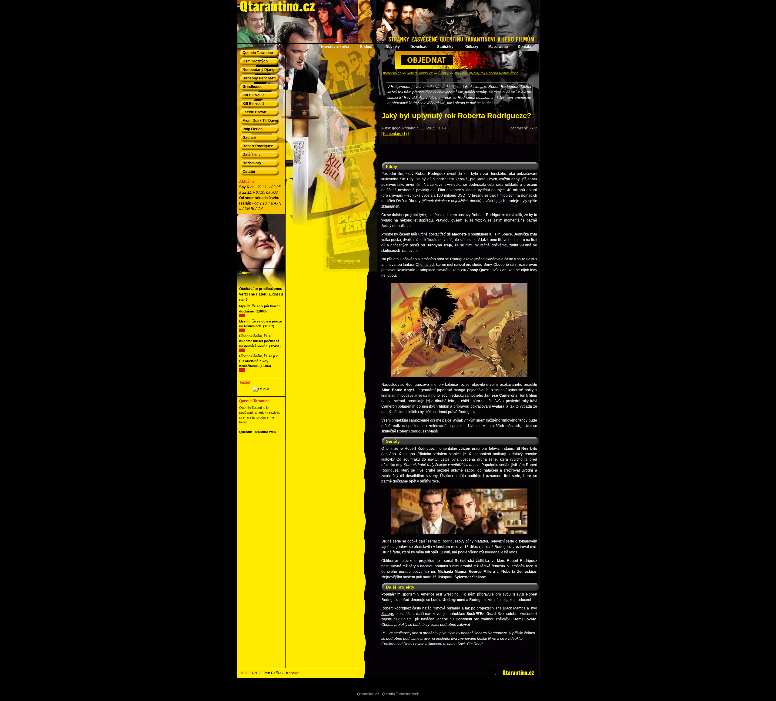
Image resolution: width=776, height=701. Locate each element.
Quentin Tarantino (257, 53)
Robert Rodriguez (420, 73)
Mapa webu (498, 47)
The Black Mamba (510, 608)
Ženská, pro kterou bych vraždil (483, 179)
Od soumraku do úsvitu (417, 459)
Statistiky (445, 47)
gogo (396, 128)
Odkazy (471, 47)
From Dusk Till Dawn (260, 121)
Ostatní (248, 171)
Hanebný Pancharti (259, 78)
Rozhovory (251, 163)
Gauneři (249, 137)
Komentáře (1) (395, 134)
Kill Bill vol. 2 (253, 95)
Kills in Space (500, 234)
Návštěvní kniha (335, 47)
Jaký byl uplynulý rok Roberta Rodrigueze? (486, 73)
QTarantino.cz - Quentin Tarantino (265, 3)
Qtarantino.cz (391, 73)
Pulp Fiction (252, 129)
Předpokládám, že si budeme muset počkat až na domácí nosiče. (259, 341)
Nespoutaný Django (259, 70)
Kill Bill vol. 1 (253, 104)
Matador (481, 541)
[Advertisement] (459, 150)
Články (443, 73)
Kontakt (524, 47)
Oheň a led (425, 264)
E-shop (366, 47)
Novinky (393, 47)
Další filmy (251, 154)
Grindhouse (252, 87)
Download (418, 47)
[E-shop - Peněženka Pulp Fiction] (466, 68)
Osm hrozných (255, 61)
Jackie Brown (254, 112)
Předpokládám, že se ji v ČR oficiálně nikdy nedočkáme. (258, 361)
